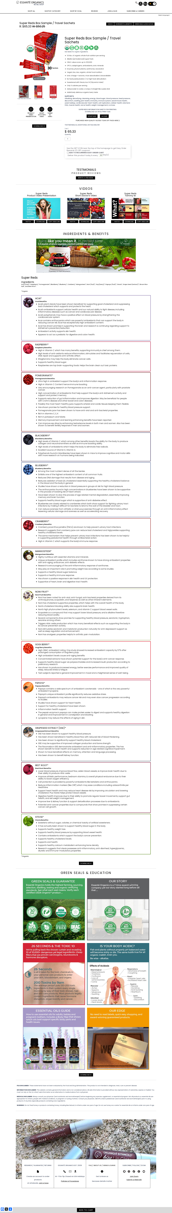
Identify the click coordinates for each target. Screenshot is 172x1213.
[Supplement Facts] (38, 91)
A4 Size (104, 116)
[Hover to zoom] (39, 56)
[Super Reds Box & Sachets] (24, 91)
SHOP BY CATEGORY (53, 11)
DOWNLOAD (39, 126)
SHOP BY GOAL (76, 11)
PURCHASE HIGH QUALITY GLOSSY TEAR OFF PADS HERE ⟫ (98, 120)
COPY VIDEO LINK (54, 222)
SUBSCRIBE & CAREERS (135, 11)
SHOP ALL (31, 11)
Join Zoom (134, 1176)
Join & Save (43, 1183)
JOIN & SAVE (136, 2)
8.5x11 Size (92, 116)
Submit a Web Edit (134, 1179)
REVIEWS (94, 11)
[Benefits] (53, 91)
